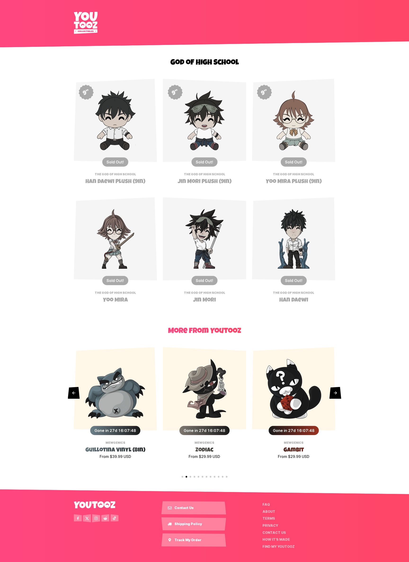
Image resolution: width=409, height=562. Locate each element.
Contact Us (274, 532)
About (268, 512)
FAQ (266, 504)
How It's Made (276, 539)
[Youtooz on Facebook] (78, 518)
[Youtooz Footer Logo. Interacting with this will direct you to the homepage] (95, 504)
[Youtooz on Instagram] (96, 518)
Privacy (270, 525)
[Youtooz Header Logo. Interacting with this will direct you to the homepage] (86, 23)
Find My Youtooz (278, 547)
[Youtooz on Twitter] (87, 518)
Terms (268, 518)
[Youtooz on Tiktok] (115, 518)
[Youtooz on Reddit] (105, 518)
